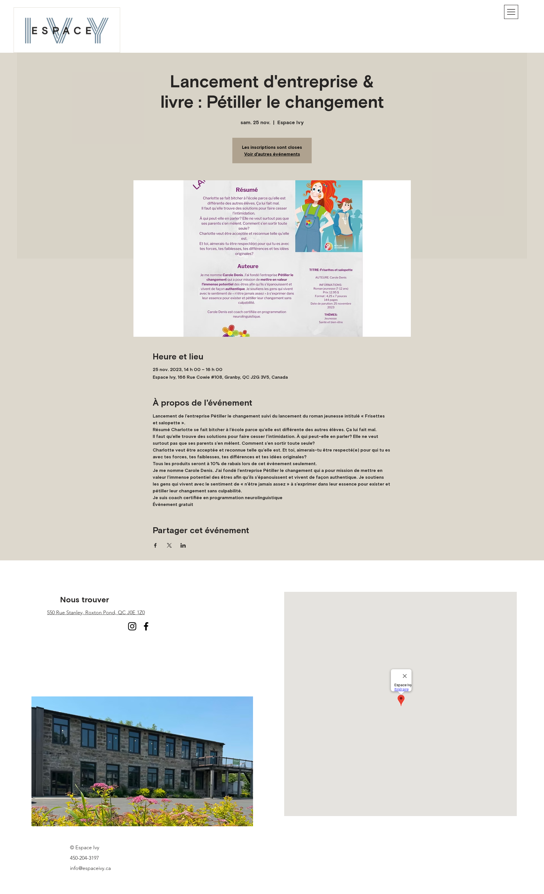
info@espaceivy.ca (90, 868)
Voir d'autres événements (272, 153)
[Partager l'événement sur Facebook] (155, 545)
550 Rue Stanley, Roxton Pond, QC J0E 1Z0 (96, 612)
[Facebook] (146, 626)
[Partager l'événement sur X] (169, 545)
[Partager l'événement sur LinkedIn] (183, 545)
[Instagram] (132, 626)
